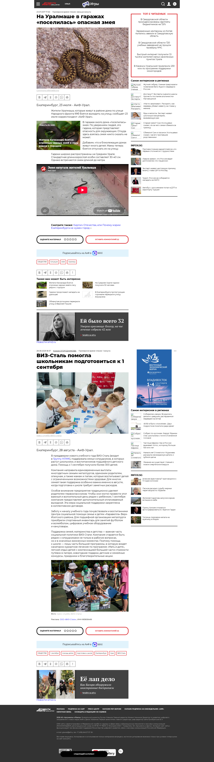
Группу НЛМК (61, 458)
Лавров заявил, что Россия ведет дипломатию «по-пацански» (158, 160)
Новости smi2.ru (46, 342)
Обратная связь (64, 712)
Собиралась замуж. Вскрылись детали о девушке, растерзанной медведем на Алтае (158, 416)
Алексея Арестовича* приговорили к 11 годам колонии (159, 480)
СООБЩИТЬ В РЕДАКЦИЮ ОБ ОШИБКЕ (90, 712)
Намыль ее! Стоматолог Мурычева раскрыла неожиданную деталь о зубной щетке (159, 454)
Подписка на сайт (76, 709)
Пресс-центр (93, 709)
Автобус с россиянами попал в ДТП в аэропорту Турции (160, 189)
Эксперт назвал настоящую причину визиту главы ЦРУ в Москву (159, 169)
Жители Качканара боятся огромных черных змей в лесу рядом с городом (62, 285)
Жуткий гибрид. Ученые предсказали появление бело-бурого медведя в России (160, 86)
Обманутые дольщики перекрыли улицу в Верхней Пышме (64, 302)
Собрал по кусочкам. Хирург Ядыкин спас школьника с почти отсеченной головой (160, 435)
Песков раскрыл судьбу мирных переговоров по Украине (157, 489)
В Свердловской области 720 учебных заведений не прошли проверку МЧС (154, 45)
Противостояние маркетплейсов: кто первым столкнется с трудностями (159, 150)
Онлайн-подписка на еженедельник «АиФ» (144, 709)
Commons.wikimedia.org (48, 90)
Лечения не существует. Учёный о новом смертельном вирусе (158, 463)
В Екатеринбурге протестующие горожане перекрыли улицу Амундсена (110, 294)
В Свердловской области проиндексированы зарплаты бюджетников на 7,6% (154, 22)
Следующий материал (84, 754)
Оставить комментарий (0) (107, 239)
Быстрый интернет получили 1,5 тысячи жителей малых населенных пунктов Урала (154, 57)
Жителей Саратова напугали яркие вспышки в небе (159, 499)
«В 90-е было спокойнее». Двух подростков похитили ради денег (158, 425)
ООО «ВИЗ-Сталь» (68, 619)
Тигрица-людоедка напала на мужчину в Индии (156, 518)
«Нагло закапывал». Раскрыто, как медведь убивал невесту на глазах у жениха (159, 106)
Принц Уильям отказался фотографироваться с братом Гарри (159, 509)
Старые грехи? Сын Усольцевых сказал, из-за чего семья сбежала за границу (159, 125)
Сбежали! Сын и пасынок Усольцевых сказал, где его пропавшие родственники (160, 134)
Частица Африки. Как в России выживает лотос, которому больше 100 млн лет (159, 445)
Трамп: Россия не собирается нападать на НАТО (156, 179)
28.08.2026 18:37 (44, 351)
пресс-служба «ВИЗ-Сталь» (49, 435)
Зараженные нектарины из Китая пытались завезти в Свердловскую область (154, 33)
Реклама (61, 709)
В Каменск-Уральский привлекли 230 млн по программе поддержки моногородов (154, 68)
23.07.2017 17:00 (43, 12)
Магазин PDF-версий (111, 709)
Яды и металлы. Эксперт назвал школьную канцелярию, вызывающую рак (157, 115)
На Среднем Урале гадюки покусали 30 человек (107, 284)
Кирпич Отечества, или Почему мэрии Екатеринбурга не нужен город (86, 227)
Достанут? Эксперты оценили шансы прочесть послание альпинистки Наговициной (160, 96)
